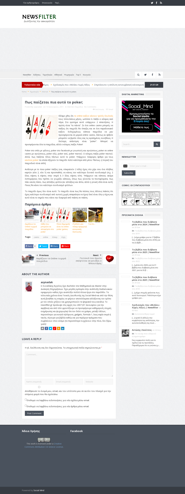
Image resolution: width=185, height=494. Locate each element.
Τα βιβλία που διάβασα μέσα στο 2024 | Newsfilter (146, 223)
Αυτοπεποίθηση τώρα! (145, 314)
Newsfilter (27, 75)
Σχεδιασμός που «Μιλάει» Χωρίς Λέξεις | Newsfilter (146, 306)
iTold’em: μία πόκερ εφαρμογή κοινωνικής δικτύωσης (80, 228)
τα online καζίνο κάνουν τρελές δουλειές (93, 115)
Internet (70, 107)
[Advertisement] (92, 49)
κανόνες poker (31, 160)
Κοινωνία (86, 75)
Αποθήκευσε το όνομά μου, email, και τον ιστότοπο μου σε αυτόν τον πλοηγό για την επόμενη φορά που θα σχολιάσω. (68, 393)
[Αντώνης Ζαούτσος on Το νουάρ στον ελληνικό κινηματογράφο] (125, 333)
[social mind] (141, 116)
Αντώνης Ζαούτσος (142, 330)
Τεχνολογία (47, 75)
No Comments (90, 107)
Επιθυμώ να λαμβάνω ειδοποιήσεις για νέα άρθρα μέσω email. (58, 406)
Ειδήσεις (36, 75)
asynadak (38, 107)
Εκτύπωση (99, 109)
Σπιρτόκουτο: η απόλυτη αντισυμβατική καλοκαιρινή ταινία (109, 84)
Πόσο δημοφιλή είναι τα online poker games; (63, 226)
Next (96, 255)
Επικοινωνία (47, 3)
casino (36, 237)
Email (111, 109)
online (45, 237)
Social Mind (39, 490)
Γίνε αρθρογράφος (31, 3)
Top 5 (78, 75)
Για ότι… (91, 224)
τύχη (63, 237)
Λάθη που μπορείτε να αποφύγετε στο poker (47, 228)
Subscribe (128, 173)
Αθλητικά (58, 75)
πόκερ (54, 237)
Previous (44, 255)
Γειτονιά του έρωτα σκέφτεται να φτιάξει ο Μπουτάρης (89, 261)
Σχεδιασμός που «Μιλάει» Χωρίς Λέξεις (58, 84)
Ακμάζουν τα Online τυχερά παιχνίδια (31, 226)
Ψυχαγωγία (69, 75)
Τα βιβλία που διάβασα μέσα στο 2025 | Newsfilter (146, 251)
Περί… (57, 3)
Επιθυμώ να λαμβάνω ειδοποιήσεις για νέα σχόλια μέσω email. (58, 400)
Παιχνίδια (79, 107)
